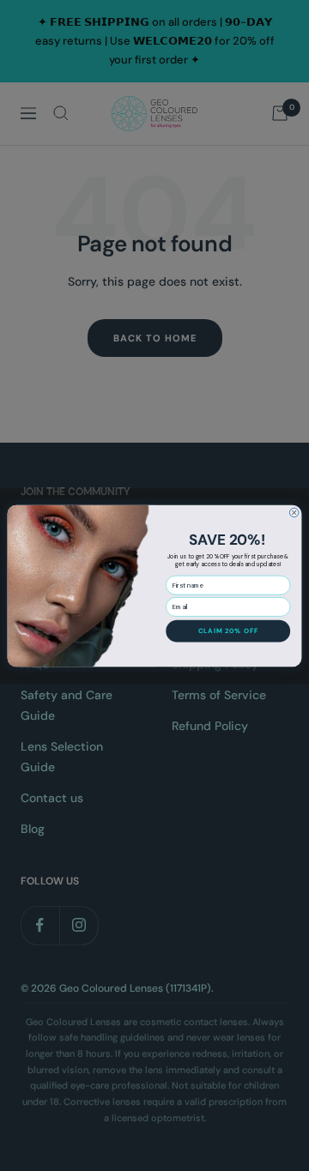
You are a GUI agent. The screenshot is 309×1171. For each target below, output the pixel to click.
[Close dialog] (294, 512)
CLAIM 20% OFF (228, 630)
